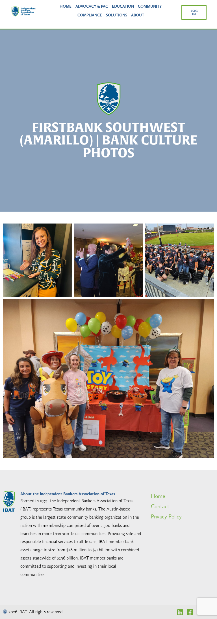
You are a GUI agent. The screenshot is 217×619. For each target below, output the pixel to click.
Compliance (89, 15)
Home (65, 6)
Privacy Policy (166, 516)
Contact (160, 506)
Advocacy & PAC (91, 6)
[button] (194, 12)
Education (123, 6)
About (137, 15)
